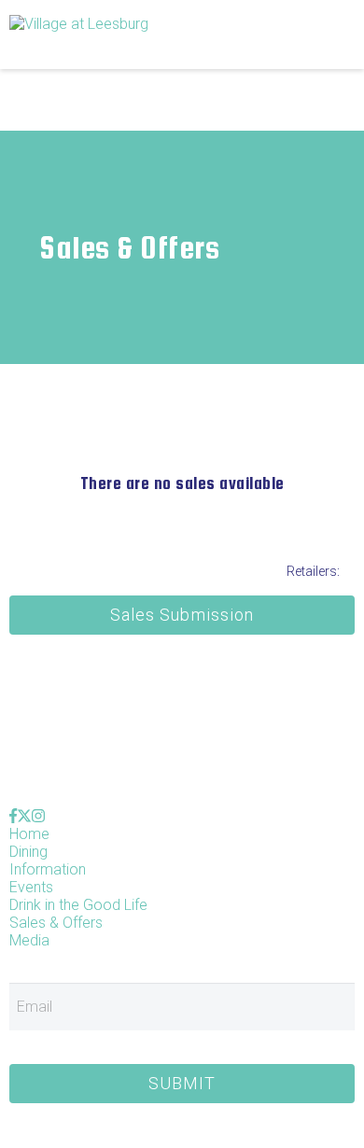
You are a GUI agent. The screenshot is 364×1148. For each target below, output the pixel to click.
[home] (135, 34)
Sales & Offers (56, 922)
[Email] (182, 1012)
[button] (182, 615)
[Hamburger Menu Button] (322, 34)
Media (29, 940)
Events (31, 887)
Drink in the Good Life (78, 905)
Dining (28, 852)
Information (47, 869)
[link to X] (24, 816)
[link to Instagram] (38, 816)
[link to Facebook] (13, 816)
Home (29, 834)
